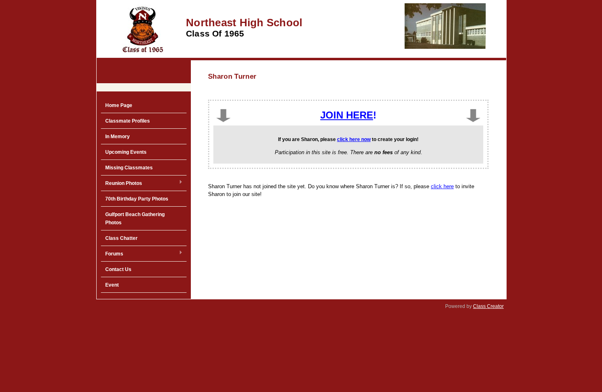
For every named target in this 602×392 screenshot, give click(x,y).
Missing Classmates (129, 168)
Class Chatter (121, 238)
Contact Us (118, 269)
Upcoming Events (126, 152)
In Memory (117, 136)
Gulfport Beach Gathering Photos (135, 219)
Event (112, 285)
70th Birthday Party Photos (136, 199)
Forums (112, 254)
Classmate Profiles (127, 121)
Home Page (118, 105)
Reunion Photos (121, 183)
